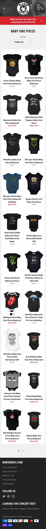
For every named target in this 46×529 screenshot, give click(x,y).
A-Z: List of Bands (9, 467)
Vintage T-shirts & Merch (29, 508)
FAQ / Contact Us (9, 471)
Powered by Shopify (24, 517)
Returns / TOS (8, 475)
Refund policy (8, 483)
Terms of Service (9, 479)
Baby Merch (12, 517)
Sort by (23, 37)
